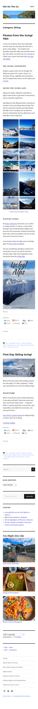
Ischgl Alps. (21, 256)
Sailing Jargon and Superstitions (14, 680)
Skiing (13, 345)
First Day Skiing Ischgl (17, 354)
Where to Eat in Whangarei (12, 622)
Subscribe (29, 496)
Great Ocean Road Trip (11, 563)
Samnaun (19, 455)
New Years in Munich (16, 244)
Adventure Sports (26, 343)
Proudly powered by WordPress (21, 696)
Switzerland (30, 455)
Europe (10, 455)
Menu (32, 6)
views (4, 347)
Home (5, 658)
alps (18, 345)
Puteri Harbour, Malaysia (18, 517)
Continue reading (9, 423)
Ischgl (9, 345)
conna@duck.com (11, 512)
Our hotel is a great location (12, 415)
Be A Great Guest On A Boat (13, 667)
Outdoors (22, 345)
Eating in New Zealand (11, 593)
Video (22, 456)
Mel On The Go (11, 6)
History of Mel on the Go (11, 676)
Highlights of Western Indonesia (21, 520)
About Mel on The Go (10, 663)
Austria (5, 345)
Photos (28, 345)
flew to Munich (10, 224)
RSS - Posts (9, 647)
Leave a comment (13, 347)
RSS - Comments (11, 650)
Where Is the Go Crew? (11, 685)
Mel (6, 343)
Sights (14, 456)
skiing (32, 345)
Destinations (7, 671)
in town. (6, 81)
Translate (18, 637)
